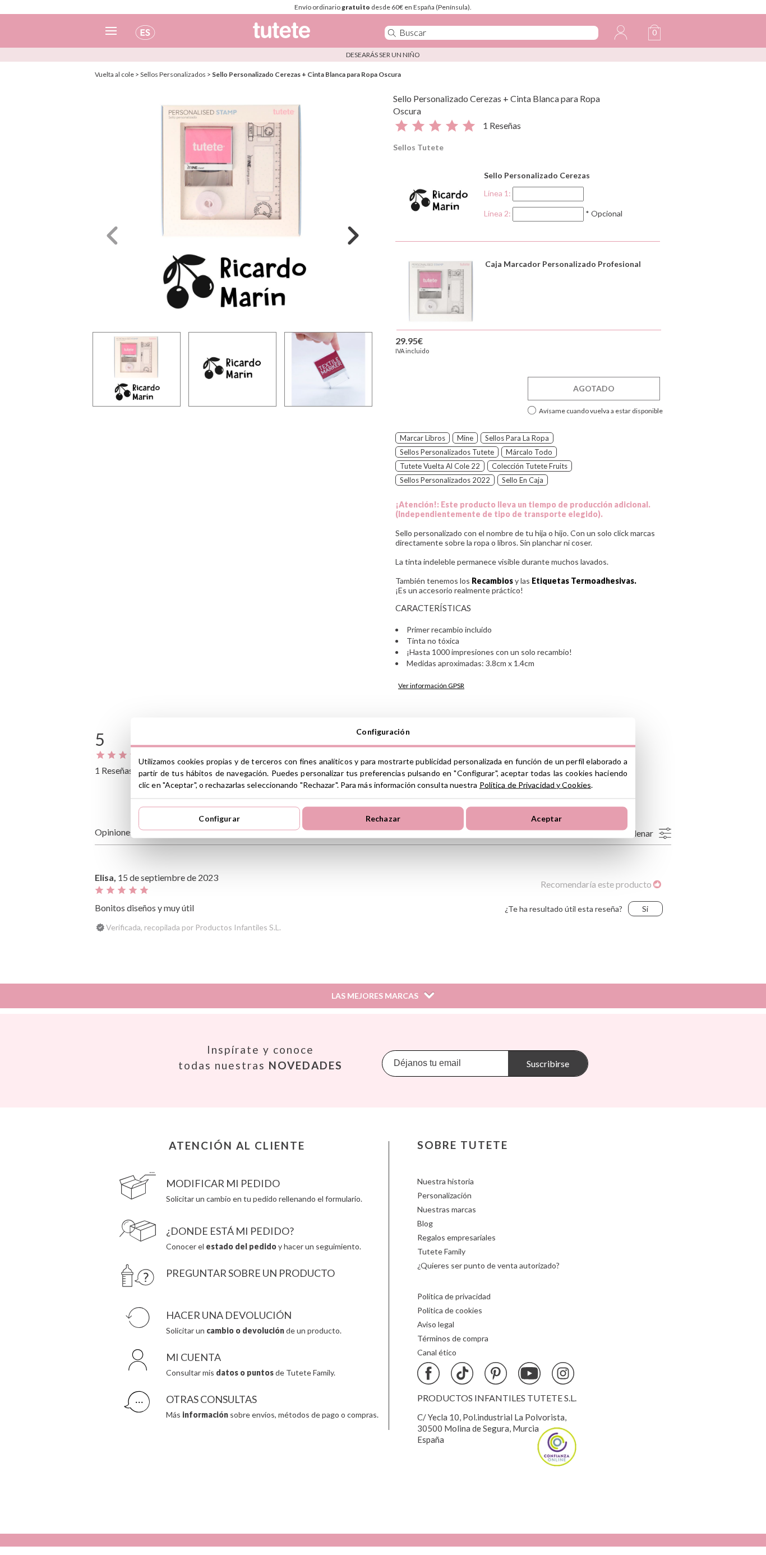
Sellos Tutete (418, 147)
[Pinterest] (495, 1373)
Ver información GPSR (431, 685)
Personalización (444, 1195)
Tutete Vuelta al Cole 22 (440, 466)
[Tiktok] (462, 1373)
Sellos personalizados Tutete (447, 451)
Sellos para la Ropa (517, 437)
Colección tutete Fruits (529, 466)
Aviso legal (435, 1324)
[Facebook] (428, 1373)
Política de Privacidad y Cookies (535, 784)
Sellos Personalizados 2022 (445, 480)
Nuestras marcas (446, 1209)
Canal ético (436, 1352)
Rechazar (383, 818)
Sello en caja (522, 480)
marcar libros (422, 437)
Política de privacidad (454, 1296)
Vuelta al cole (114, 74)
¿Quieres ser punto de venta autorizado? (488, 1265)
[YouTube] (529, 1373)
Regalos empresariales (456, 1237)
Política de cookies (449, 1310)
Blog (425, 1223)
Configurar (219, 818)
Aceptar (546, 818)
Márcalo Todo (529, 451)
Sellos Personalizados (173, 74)
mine (465, 437)
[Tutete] (306, 35)
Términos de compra (452, 1338)
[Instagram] (563, 1373)
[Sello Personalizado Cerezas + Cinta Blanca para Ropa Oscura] (233, 209)
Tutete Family (441, 1251)
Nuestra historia (445, 1181)
